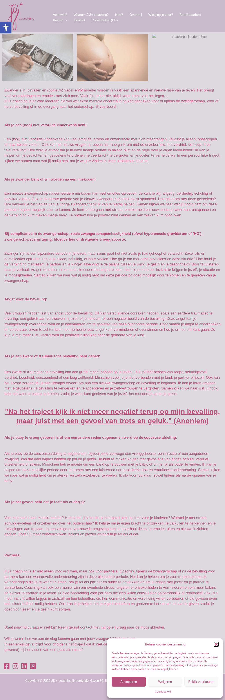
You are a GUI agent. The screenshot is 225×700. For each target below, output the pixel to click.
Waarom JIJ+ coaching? (91, 14)
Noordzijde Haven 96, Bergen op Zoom (101, 680)
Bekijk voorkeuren (201, 682)
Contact (79, 20)
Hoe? (119, 14)
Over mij (135, 14)
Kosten (58, 20)
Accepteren (128, 682)
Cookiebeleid (163, 691)
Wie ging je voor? (160, 14)
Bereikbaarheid (190, 14)
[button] (5, 27)
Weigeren (165, 682)
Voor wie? (60, 14)
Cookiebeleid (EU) (105, 20)
